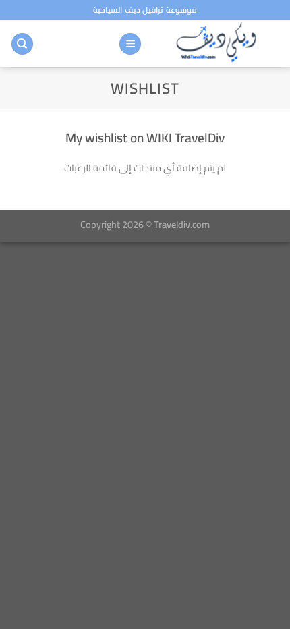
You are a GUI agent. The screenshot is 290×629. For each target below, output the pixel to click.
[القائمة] (130, 44)
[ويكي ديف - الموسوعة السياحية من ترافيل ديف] (216, 44)
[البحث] (22, 44)
